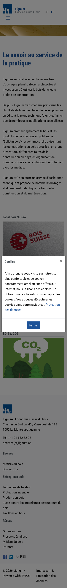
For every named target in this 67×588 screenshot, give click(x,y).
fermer (33, 325)
